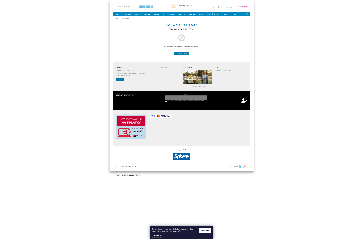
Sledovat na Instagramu (199, 86)
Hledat (136, 6)
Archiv (120, 79)
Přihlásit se (186, 106)
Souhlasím (205, 231)
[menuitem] (118, 14)
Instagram (179, 150)
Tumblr (185, 150)
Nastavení (157, 236)
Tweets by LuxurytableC (224, 70)
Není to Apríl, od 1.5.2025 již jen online (126, 70)
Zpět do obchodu (181, 53)
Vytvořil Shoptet (234, 167)
